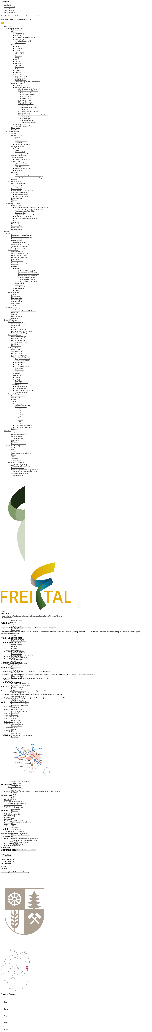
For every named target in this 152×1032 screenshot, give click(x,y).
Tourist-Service (16, 385)
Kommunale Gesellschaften (16, 462)
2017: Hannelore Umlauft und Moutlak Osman (33, 115)
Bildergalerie (15, 128)
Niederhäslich (19, 52)
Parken (17, 150)
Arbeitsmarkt (15, 440)
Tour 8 (20, 422)
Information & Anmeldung (23, 216)
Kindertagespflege (20, 213)
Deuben (17, 50)
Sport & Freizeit (16, 161)
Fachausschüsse (16, 296)
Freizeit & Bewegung (14, 394)
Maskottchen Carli (17, 228)
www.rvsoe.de (8, 801)
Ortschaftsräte (15, 303)
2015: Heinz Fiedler (24, 113)
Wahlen (13, 305)
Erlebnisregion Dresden (18, 444)
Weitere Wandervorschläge (23, 427)
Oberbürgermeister (17, 252)
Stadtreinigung (16, 460)
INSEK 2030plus (20, 80)
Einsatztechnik (19, 283)
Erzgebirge (18, 381)
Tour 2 (20, 410)
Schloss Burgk (15, 349)
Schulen (13, 220)
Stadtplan (14, 130)
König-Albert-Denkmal (22, 359)
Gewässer (18, 139)
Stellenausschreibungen (18, 242)
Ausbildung (15, 259)
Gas (12, 449)
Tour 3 (20, 412)
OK (2, 22)
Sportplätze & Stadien (22, 165)
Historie (17, 290)
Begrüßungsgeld (16, 229)
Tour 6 (20, 418)
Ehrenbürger (19, 85)
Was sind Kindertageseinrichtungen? (26, 218)
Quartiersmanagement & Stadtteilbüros (27, 82)
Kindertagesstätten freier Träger (25, 211)
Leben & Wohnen (13, 131)
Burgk (17, 59)
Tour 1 (20, 409)
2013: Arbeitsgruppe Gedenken (28, 111)
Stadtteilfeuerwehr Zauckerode (28, 281)
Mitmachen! (19, 285)
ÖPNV (17, 148)
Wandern (14, 403)
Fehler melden (8, 823)
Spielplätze (18, 170)
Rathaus (6, 231)
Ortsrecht (14, 314)
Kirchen (17, 174)
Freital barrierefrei (17, 198)
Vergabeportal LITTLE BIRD (24, 215)
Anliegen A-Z (15, 309)
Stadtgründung (19, 33)
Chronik (13, 32)
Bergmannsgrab (20, 362)
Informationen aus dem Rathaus (21, 235)
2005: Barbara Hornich (25, 100)
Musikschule (15, 224)
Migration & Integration (19, 202)
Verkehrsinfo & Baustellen (19, 246)
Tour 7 (20, 420)
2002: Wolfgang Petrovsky (26, 94)
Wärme (13, 451)
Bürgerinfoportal (16, 298)
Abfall (13, 457)
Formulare (14, 312)
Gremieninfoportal (17, 300)
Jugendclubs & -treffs (22, 163)
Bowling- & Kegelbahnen (23, 168)
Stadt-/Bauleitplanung (22, 76)
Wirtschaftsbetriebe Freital (19, 473)
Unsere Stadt (8, 26)
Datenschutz (8, 819)
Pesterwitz (18, 72)
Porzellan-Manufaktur (22, 366)
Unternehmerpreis (20, 124)
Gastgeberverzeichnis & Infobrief (25, 390)
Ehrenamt (14, 200)
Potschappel (18, 48)
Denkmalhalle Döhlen (22, 361)
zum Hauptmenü (9, 7)
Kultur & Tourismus (10, 320)
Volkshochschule (16, 226)
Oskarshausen (15, 397)
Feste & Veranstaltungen (15, 322)
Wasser (13, 455)
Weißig (17, 69)
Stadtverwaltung (13, 250)
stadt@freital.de (15, 845)
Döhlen (17, 46)
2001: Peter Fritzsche (25, 93)
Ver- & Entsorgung (14, 446)
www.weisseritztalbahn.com (13, 805)
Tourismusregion (16, 375)
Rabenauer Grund (17, 353)
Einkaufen (14, 442)
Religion (14, 172)
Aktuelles (11, 233)
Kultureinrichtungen (14, 335)
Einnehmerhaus (16, 346)
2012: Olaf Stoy (23, 109)
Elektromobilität (20, 152)
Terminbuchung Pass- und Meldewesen (23, 311)
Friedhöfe (14, 179)
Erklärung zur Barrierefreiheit (13, 821)
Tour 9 (20, 423)
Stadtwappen (19, 35)
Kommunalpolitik (13, 292)
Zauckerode (18, 56)
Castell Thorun (19, 364)
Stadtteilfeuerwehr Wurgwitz (27, 279)
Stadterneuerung (20, 78)
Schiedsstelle (15, 264)
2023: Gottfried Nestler (25, 120)
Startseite (4, 616)
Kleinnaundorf (19, 67)
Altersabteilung (20, 288)
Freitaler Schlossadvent (18, 329)
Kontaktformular (9, 815)
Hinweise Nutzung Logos (23, 159)
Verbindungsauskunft (21, 154)
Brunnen (17, 373)
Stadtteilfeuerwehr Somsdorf (27, 277)
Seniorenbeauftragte (21, 194)
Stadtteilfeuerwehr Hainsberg (27, 272)
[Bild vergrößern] (30, 780)
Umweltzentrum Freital (22, 144)
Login (6, 824)
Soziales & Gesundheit (15, 181)
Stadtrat (13, 294)
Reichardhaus (19, 368)
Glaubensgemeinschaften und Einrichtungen (29, 176)
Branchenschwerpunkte (18, 434)
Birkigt (17, 58)
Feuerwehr (14, 266)
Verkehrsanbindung (21, 392)
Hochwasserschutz (21, 141)
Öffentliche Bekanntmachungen (21, 237)
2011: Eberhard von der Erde (27, 107)
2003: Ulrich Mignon (25, 96)
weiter (46, 678)
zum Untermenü (9, 9)
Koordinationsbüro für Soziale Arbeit (23, 191)
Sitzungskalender (16, 301)
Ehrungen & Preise (17, 83)
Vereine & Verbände (17, 157)
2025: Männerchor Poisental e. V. (29, 122)
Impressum (7, 817)
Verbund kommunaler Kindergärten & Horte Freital (31, 207)
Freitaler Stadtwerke (17, 468)
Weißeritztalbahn (16, 351)
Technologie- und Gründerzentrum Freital (24, 471)
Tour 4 (20, 414)
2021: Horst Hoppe (24, 118)
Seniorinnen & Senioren (19, 192)
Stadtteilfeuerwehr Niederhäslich (28, 274)
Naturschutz (18, 143)
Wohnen (14, 133)
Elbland (17, 379)
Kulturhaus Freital (17, 338)
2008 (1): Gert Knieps (25, 102)
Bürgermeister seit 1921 (22, 39)
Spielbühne (14, 344)
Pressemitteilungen (17, 240)
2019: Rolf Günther (24, 117)
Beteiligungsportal (17, 316)
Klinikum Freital (16, 189)
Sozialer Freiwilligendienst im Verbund (30, 209)
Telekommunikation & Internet (21, 453)
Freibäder (14, 399)
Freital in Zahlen (16, 30)
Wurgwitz (18, 65)
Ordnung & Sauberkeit (18, 155)
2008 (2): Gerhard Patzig (26, 104)
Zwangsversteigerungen (18, 248)
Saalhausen (18, 63)
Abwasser (14, 458)
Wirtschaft (7, 431)
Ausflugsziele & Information (17, 348)
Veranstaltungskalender (18, 324)
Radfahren (14, 429)
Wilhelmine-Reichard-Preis (23, 126)
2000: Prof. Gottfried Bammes (28, 91)
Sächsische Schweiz (21, 383)
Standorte (18, 268)
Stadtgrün (18, 137)
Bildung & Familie (14, 203)
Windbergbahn (19, 370)
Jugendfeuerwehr (20, 287)
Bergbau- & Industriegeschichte (25, 37)
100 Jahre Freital (20, 43)
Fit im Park (14, 327)
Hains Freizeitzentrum (18, 396)
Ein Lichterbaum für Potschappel (21, 331)
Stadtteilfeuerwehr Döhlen (26, 270)
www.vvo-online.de (10, 799)
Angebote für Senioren (22, 196)
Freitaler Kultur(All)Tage (19, 333)
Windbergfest (15, 325)
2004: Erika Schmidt (24, 98)
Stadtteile (14, 45)
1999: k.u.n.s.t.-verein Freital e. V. (29, 89)
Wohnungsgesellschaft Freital (20, 466)
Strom (13, 447)
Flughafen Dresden (10, 807)
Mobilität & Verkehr (17, 146)
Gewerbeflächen (16, 436)
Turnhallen (18, 167)
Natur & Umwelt (16, 135)
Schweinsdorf (19, 54)
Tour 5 (20, 416)
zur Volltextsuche (9, 12)
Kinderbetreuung (16, 205)
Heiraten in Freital (17, 261)
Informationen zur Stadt (15, 28)
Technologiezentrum (17, 438)
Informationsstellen (21, 386)
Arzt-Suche (18, 185)
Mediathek (14, 318)
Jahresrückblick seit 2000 (23, 41)
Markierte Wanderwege (22, 405)
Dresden (17, 377)
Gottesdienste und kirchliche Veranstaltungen (29, 178)
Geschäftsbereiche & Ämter (20, 253)
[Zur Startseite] (36, 610)
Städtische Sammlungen (19, 337)
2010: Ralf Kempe (24, 106)
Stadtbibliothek (16, 222)
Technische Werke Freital (19, 464)
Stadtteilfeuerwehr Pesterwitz (27, 276)
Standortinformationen (15, 433)
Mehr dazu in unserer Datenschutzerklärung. (16, 19)
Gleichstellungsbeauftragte (19, 263)
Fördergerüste (19, 372)
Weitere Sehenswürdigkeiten (20, 357)
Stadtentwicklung (16, 74)
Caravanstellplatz (20, 388)
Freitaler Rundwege (21, 407)
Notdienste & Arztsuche (19, 183)
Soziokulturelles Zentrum (19, 342)
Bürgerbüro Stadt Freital (19, 255)
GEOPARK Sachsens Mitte (20, 355)
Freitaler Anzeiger (17, 239)
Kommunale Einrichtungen (19, 257)
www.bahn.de (8, 803)
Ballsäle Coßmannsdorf (18, 340)
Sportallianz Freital (17, 475)
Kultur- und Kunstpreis (22, 87)
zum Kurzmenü (9, 10)
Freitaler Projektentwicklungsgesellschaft (24, 470)
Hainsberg (18, 61)
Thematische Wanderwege (23, 425)
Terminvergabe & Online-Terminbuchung (15, 872)
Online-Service (12, 307)
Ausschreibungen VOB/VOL (20, 244)
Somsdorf (18, 70)
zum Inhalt (7, 5)
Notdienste (18, 187)
